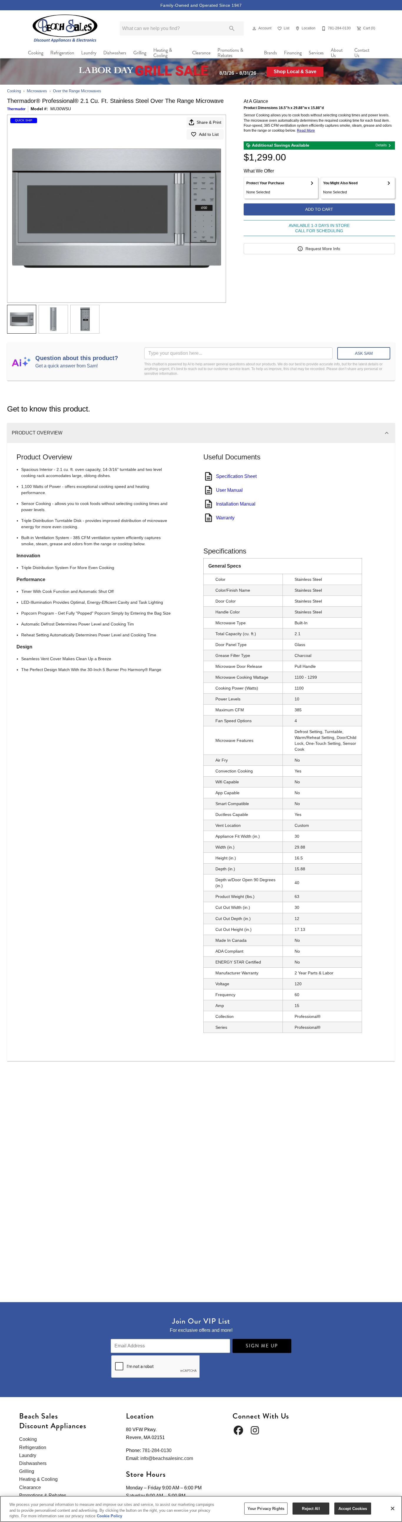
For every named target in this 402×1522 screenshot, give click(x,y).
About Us (337, 53)
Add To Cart (319, 209)
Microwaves (37, 91)
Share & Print (209, 122)
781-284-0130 (157, 1450)
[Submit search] (231, 28)
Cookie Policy (109, 1516)
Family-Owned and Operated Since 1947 (201, 5)
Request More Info (322, 248)
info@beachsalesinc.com (166, 1458)
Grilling (139, 52)
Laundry (88, 52)
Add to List (209, 134)
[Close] (392, 1508)
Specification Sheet (236, 476)
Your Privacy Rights (265, 1508)
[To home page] (65, 28)
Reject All (311, 1508)
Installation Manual (235, 503)
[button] (254, 28)
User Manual (229, 490)
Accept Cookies (352, 1508)
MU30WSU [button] (60, 108)
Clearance (201, 52)
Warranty (225, 517)
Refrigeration (62, 52)
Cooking (35, 52)
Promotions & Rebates (230, 53)
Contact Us (361, 53)
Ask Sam (364, 353)
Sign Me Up (262, 1345)
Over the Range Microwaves (77, 91)
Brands (270, 52)
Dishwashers (114, 52)
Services (316, 52)
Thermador (16, 109)
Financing (293, 52)
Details (381, 145)
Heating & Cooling (162, 53)
